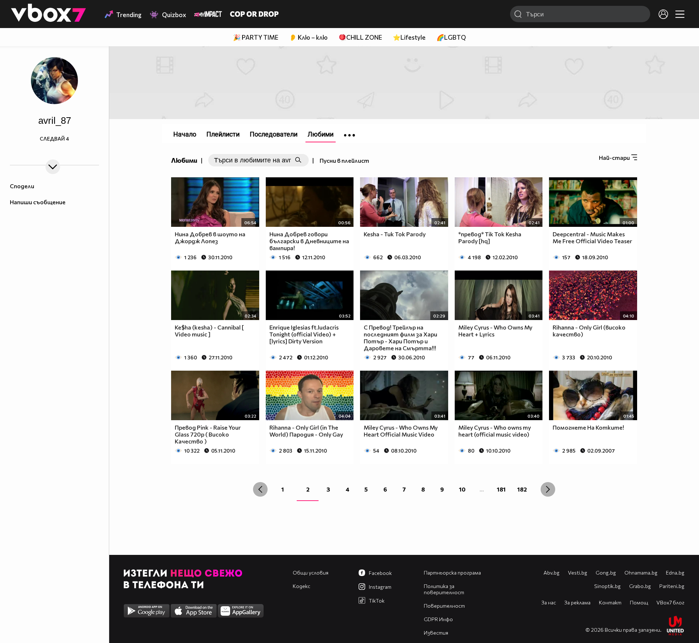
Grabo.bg (640, 586)
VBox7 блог (670, 602)
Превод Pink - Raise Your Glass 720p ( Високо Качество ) (208, 434)
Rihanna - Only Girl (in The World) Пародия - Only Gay (306, 431)
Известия (436, 633)
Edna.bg (675, 572)
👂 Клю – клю (308, 37)
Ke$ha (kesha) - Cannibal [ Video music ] (209, 331)
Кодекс (301, 586)
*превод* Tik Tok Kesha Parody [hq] (489, 237)
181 (501, 489)
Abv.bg (552, 572)
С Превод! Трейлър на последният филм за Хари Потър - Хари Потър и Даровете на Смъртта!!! (400, 337)
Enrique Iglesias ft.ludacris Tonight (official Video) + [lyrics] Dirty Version (304, 334)
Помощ (639, 602)
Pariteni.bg (671, 586)
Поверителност (444, 606)
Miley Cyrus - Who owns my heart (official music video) (494, 431)
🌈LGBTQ (451, 37)
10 (462, 489)
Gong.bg (606, 572)
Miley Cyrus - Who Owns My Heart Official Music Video (401, 431)
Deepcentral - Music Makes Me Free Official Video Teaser (592, 237)
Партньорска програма (452, 572)
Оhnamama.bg (640, 572)
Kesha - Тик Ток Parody (395, 233)
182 (522, 489)
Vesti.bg (577, 572)
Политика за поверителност (444, 589)
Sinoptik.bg (607, 586)
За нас (548, 602)
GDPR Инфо (438, 619)
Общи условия (310, 572)
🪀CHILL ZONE (360, 37)
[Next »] (548, 489)
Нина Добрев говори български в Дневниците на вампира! (309, 240)
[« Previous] (260, 489)
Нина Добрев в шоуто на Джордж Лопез (210, 237)
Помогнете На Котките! (588, 427)
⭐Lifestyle (409, 37)
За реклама (577, 602)
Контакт (610, 602)
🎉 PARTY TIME (255, 37)
